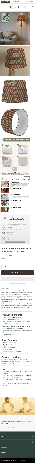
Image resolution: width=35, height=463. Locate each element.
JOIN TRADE (30, 1)
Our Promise (5, 452)
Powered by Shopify (19, 460)
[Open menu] (4, 7)
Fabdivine (6, 460)
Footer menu (5, 442)
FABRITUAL (5, 1)
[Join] (32, 426)
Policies (4, 447)
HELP (2, 436)
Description (5, 288)
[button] (17, 279)
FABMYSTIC (15, 1)
